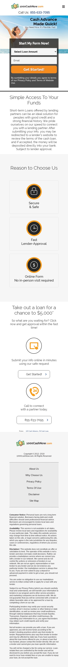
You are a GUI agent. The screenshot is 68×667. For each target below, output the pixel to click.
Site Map (34, 500)
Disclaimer (34, 494)
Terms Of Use (34, 488)
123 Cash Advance (32, 431)
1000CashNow (31, 6)
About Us (34, 468)
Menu (63, 6)
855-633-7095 (40, 12)
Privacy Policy (34, 481)
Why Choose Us (34, 475)
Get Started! (34, 69)
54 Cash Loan (43, 431)
